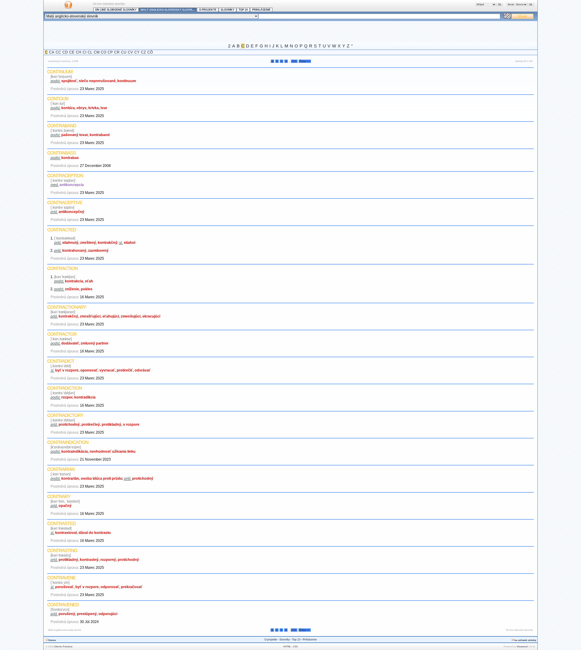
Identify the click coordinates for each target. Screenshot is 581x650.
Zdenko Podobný (63, 646)
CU (123, 52)
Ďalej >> (305, 61)
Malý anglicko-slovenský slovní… (168, 9)
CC (58, 52)
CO (103, 52)
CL (90, 52)
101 (294, 61)
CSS (295, 646)
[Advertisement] (126, 31)
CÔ (150, 52)
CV (130, 52)
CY (137, 52)
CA (51, 52)
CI (84, 52)
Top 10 (243, 9)
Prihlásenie (261, 9)
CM (96, 52)
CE (71, 52)
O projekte (208, 9)
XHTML (287, 646)
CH (78, 52)
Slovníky (227, 9)
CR (117, 52)
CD (65, 52)
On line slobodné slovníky (116, 9)
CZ (143, 52)
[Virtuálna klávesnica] (507, 17)
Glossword (522, 646)
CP (110, 52)
